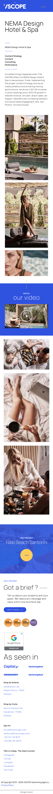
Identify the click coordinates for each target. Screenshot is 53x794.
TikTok (7, 758)
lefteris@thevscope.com (17, 733)
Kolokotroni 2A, (12, 686)
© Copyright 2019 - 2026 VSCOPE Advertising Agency (25, 782)
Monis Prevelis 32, (13, 708)
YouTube (8, 769)
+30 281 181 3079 (12, 740)
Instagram (9, 755)
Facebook (9, 766)
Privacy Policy (7, 785)
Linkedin (8, 762)
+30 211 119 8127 (12, 737)
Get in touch (13, 609)
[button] (26, 316)
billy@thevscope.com (15, 729)
